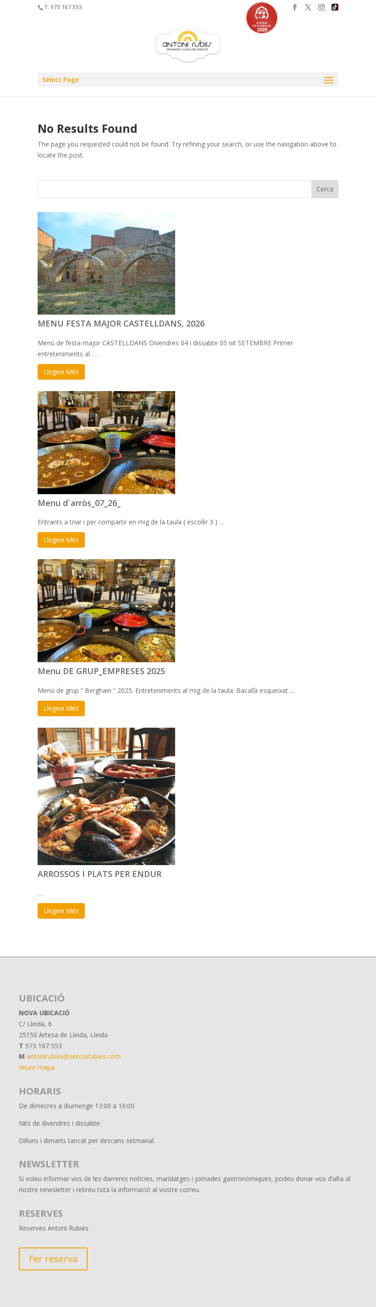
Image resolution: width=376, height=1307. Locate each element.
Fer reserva (53, 1259)
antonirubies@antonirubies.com (74, 1056)
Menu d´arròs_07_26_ (79, 502)
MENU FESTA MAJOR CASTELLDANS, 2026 (121, 323)
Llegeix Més (61, 371)
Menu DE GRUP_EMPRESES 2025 (101, 670)
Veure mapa (37, 1067)
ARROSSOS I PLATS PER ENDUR (99, 873)
